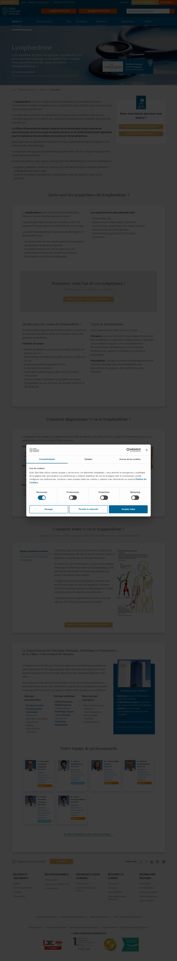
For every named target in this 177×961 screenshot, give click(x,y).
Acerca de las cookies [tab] (130, 459)
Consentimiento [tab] (47, 459)
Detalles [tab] (89, 459)
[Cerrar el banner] (147, 450)
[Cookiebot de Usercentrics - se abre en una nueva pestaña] (128, 450)
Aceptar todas (128, 509)
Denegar (49, 509)
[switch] (73, 498)
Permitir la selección (88, 509)
